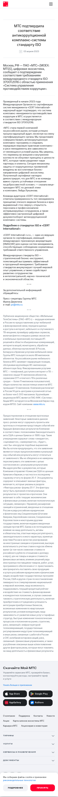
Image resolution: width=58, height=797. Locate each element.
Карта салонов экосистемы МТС (28, 720)
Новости (51, 716)
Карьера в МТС (10, 725)
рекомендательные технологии (19, 780)
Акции (6, 720)
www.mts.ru (39, 404)
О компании (9, 716)
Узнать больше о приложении (17, 685)
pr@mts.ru (17, 304)
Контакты (38, 716)
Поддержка (24, 716)
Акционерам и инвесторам (34, 725)
